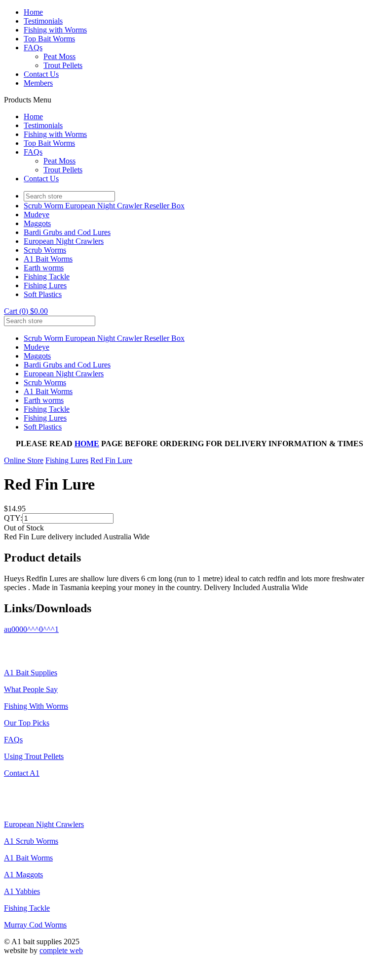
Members (38, 83)
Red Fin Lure (111, 460)
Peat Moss (59, 56)
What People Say (31, 689)
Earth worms (44, 268)
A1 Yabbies (22, 891)
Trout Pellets (62, 65)
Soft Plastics (43, 294)
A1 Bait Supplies (30, 672)
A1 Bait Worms (48, 259)
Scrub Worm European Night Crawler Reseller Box (104, 205)
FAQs (33, 47)
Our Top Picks (26, 723)
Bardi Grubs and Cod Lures (67, 232)
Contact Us (41, 74)
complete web (61, 950)
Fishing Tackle (47, 276)
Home (33, 12)
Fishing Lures (45, 285)
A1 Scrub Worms (31, 841)
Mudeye (36, 214)
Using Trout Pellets (34, 756)
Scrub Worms (45, 250)
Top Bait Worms (49, 38)
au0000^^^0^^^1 (31, 629)
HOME (87, 443)
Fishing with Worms (55, 30)
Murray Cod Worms (35, 925)
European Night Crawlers (64, 241)
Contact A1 (21, 773)
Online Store (23, 460)
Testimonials (43, 21)
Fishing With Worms (36, 706)
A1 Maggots (23, 874)
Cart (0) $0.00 (26, 311)
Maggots (37, 223)
